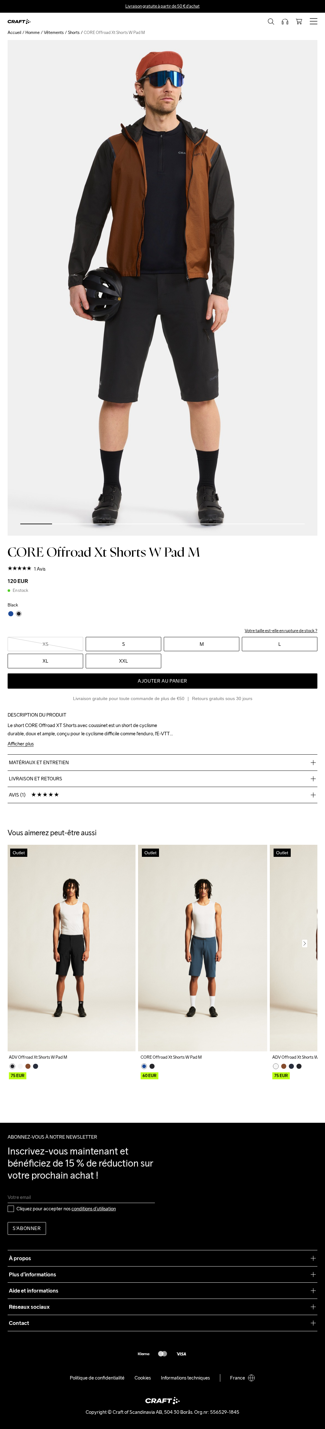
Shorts (74, 32)
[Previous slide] (20, 943)
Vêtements (54, 32)
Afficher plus (21, 744)
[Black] (12, 1066)
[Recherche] (271, 21)
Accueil (14, 32)
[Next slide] (304, 943)
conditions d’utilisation (93, 1209)
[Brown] (28, 1066)
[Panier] (299, 21)
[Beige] (20, 1066)
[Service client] (285, 21)
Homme (32, 32)
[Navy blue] (35, 1066)
